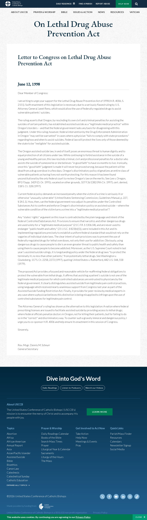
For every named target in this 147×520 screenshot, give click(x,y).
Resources (116, 437)
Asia (9, 449)
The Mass (46, 460)
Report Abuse (103, 4)
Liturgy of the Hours (52, 457)
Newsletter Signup (120, 445)
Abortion (12, 433)
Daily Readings (63, 4)
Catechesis (13, 472)
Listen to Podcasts (71, 388)
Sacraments (47, 453)
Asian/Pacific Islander (19, 453)
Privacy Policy (100, 512)
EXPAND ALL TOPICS (17, 485)
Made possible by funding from (22, 505)
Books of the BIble (51, 437)
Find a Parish (85, 4)
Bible (10, 460)
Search (136, 4)
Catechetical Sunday (18, 476)
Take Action (82, 433)
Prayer (45, 445)
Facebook (109, 496)
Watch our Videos (94, 388)
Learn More (99, 412)
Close (139, 517)
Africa (10, 437)
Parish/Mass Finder (121, 433)
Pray (78, 445)
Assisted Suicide (16, 457)
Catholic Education (17, 480)
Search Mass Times (51, 441)
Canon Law (13, 468)
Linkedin (123, 496)
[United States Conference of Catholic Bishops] (14, 3)
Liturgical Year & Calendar (55, 449)
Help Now (123, 4)
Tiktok (136, 496)
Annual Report (15, 445)
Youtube (116, 496)
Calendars (116, 441)
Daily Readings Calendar (75, 3)
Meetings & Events (86, 441)
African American (16, 441)
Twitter (102, 496)
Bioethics (12, 464)
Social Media (117, 449)
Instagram (130, 496)
